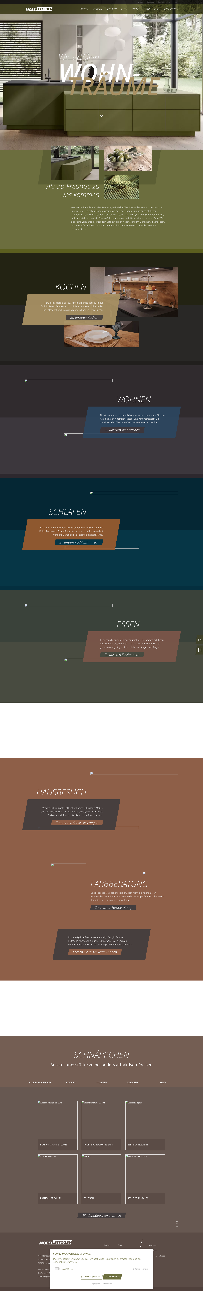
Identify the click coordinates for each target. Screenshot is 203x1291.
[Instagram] (159, 1269)
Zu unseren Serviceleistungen (77, 822)
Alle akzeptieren (112, 1276)
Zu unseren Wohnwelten (122, 429)
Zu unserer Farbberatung (113, 907)
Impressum (95, 1283)
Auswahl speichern (92, 1276)
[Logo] (39, 9)
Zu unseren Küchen (84, 317)
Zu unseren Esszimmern (122, 654)
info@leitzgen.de (49, 1277)
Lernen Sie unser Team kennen (95, 952)
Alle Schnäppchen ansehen (101, 1215)
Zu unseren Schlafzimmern (79, 542)
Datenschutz (107, 1283)
